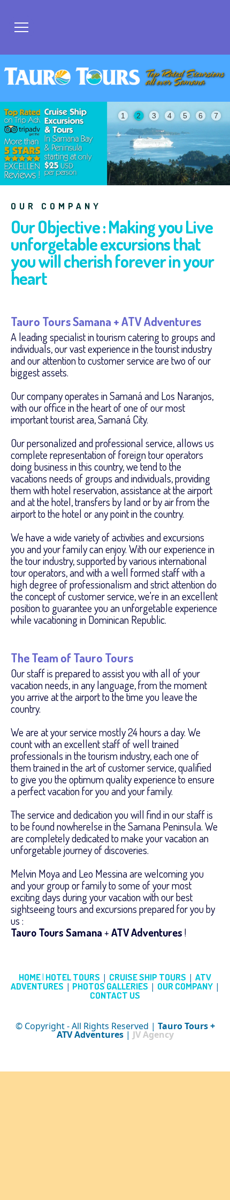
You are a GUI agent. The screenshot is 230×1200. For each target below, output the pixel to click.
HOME (31, 977)
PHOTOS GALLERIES (109, 986)
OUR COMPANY (185, 986)
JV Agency (153, 1034)
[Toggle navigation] (21, 27)
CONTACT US (115, 995)
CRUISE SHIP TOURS (147, 977)
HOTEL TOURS (72, 977)
